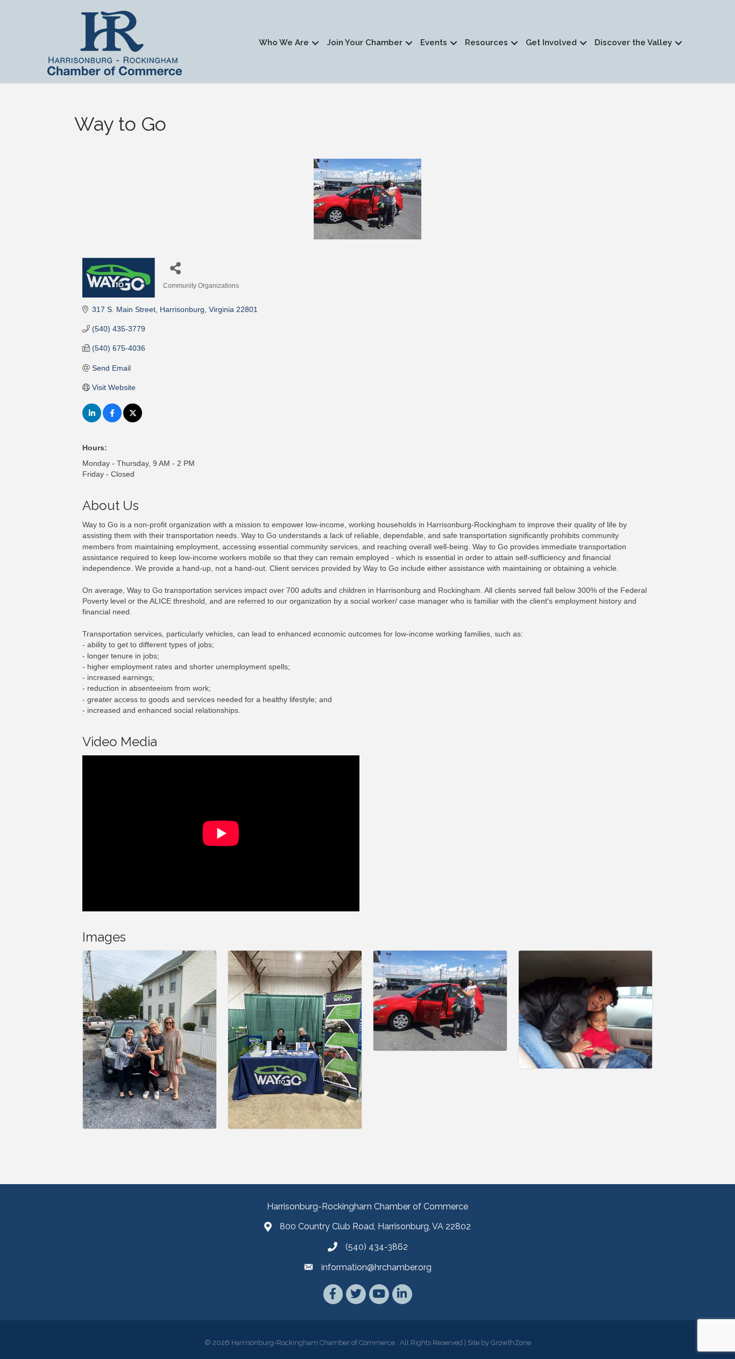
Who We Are (284, 42)
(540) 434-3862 (376, 1247)
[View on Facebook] (112, 419)
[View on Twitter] (132, 419)
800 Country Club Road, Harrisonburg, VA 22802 (375, 1226)
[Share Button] (175, 268)
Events (433, 42)
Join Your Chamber (364, 42)
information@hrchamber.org (376, 1267)
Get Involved (551, 42)
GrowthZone (511, 1343)
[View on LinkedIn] (91, 419)
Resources (486, 42)
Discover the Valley (633, 42)
